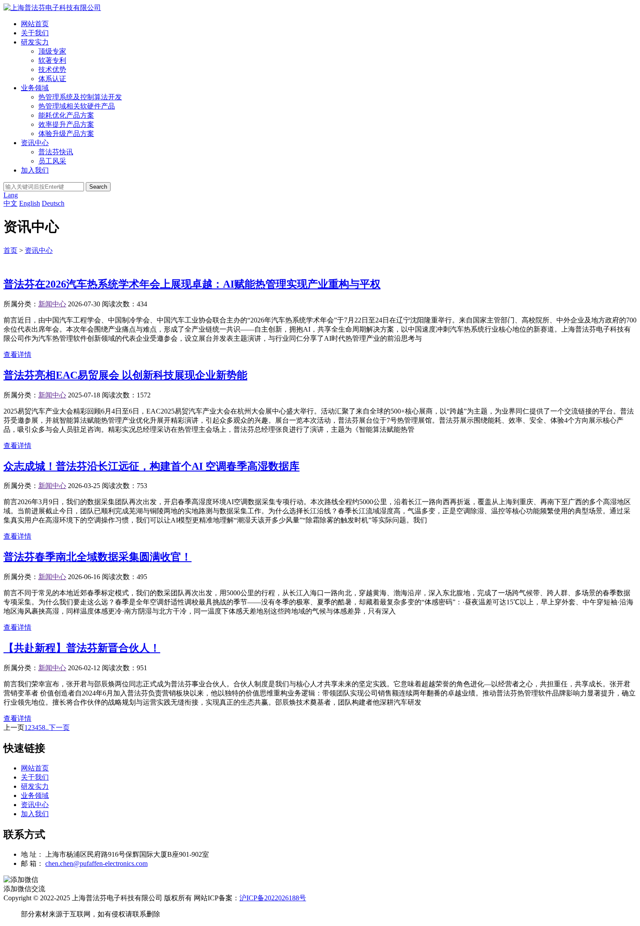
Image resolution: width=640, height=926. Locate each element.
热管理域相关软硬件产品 (76, 106)
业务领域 (35, 88)
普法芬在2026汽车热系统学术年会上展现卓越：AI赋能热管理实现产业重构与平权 (192, 284)
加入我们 (35, 170)
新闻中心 (52, 304)
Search (98, 186)
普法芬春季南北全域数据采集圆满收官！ (97, 557)
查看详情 (17, 354)
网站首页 (35, 23)
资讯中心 (35, 142)
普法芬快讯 (55, 152)
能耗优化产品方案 (66, 115)
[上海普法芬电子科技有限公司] (52, 7)
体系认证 (52, 78)
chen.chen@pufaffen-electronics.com (96, 863)
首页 (10, 250)
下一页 (59, 727)
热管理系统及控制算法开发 (80, 97)
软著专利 (52, 60)
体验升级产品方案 (66, 133)
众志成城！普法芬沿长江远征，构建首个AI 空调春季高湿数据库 (151, 466)
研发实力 (35, 42)
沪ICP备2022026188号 (272, 898)
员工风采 (52, 161)
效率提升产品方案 (66, 124)
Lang (10, 195)
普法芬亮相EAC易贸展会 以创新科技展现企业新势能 (125, 375)
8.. (45, 727)
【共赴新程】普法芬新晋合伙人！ (81, 648)
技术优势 (52, 69)
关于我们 (35, 33)
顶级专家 (52, 51)
